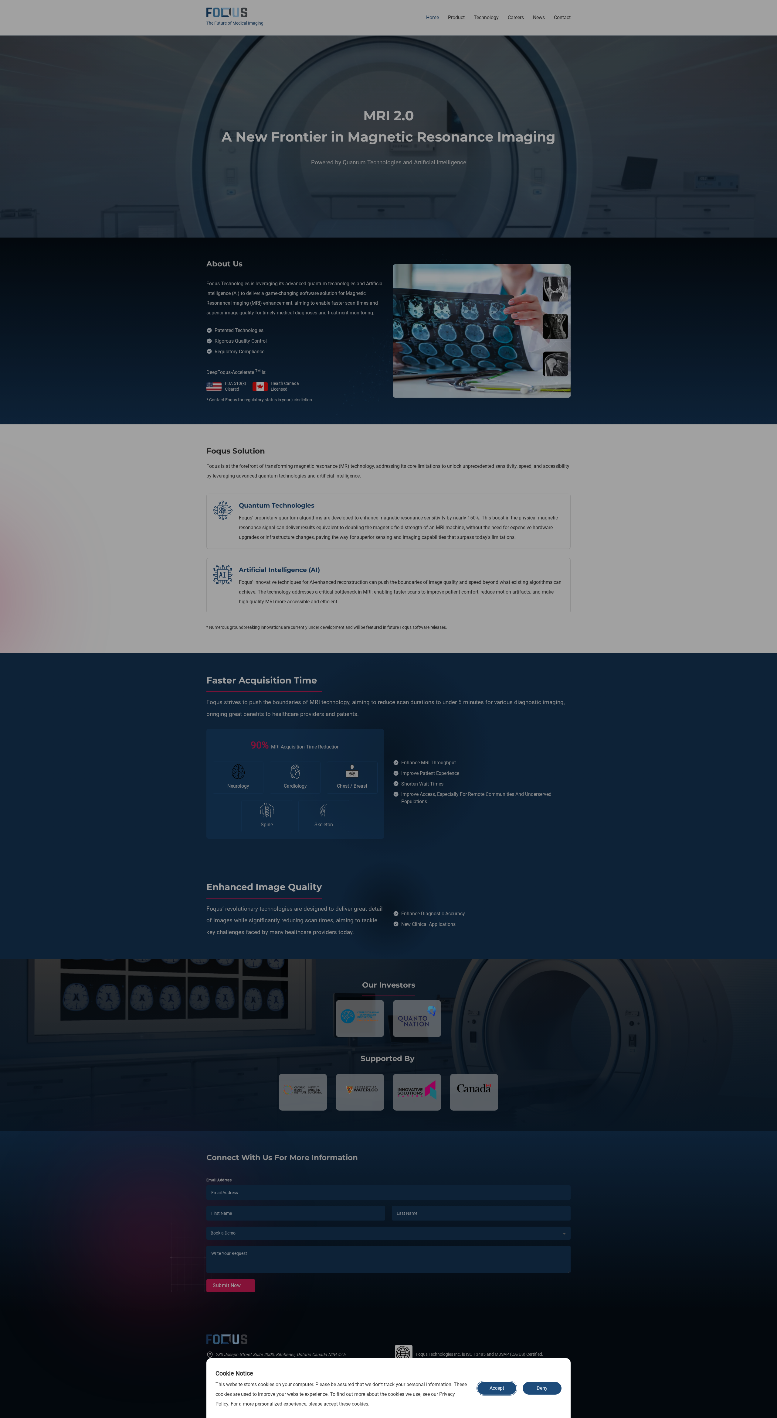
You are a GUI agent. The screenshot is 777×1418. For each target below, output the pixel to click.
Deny (542, 1388)
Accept (497, 1388)
